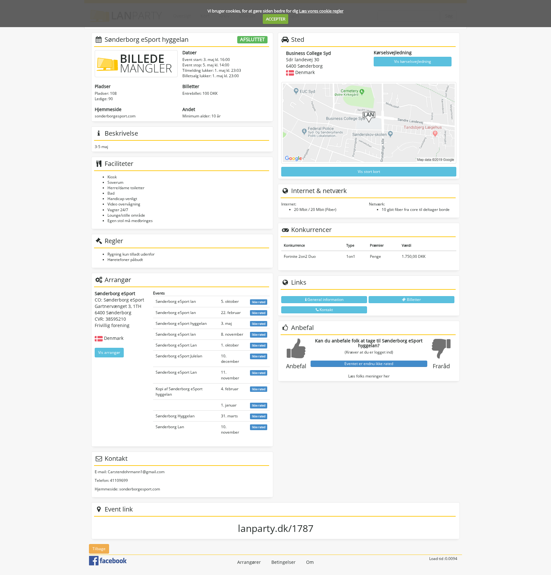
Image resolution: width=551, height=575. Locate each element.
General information (324, 299)
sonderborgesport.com (115, 116)
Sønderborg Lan (170, 426)
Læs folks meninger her (369, 376)
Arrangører (249, 562)
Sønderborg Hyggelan (175, 416)
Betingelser (283, 562)
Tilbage (99, 548)
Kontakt (326, 309)
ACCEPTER (275, 19)
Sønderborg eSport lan (176, 301)
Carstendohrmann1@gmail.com (136, 471)
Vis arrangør (109, 352)
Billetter (413, 299)
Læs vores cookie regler (321, 11)
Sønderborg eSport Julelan (179, 356)
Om (310, 562)
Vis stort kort (369, 171)
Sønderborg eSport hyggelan (181, 323)
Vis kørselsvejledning (412, 61)
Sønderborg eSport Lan (176, 345)
